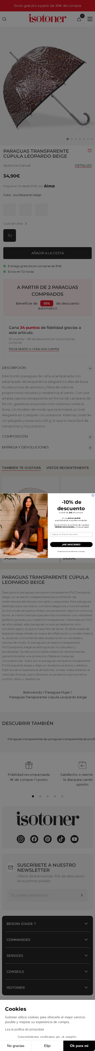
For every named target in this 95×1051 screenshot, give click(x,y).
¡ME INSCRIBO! (71, 544)
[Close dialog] (93, 495)
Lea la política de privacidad (24, 1029)
